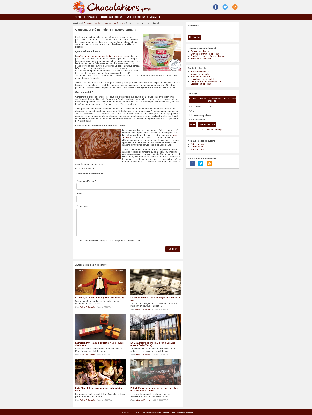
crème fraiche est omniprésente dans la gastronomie (103, 56)
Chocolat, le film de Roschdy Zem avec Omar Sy (99, 297)
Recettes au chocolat (111, 17)
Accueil (78, 17)
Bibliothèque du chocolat (202, 79)
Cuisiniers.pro (197, 146)
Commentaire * (83, 206)
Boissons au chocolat (201, 58)
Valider (173, 249)
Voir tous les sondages (212, 129)
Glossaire (189, 412)
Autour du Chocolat (116, 23)
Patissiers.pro (197, 144)
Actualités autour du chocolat (95, 23)
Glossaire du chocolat (201, 84)
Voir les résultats (207, 124)
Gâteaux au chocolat (200, 51)
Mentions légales (177, 412)
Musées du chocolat (200, 74)
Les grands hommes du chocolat (206, 81)
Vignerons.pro (197, 149)
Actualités (92, 17)
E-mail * (80, 193)
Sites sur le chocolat (200, 76)
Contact (153, 17)
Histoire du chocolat (200, 71)
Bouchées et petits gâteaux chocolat (208, 56)
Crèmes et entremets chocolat (205, 54)
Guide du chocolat (136, 17)
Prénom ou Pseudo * (86, 181)
